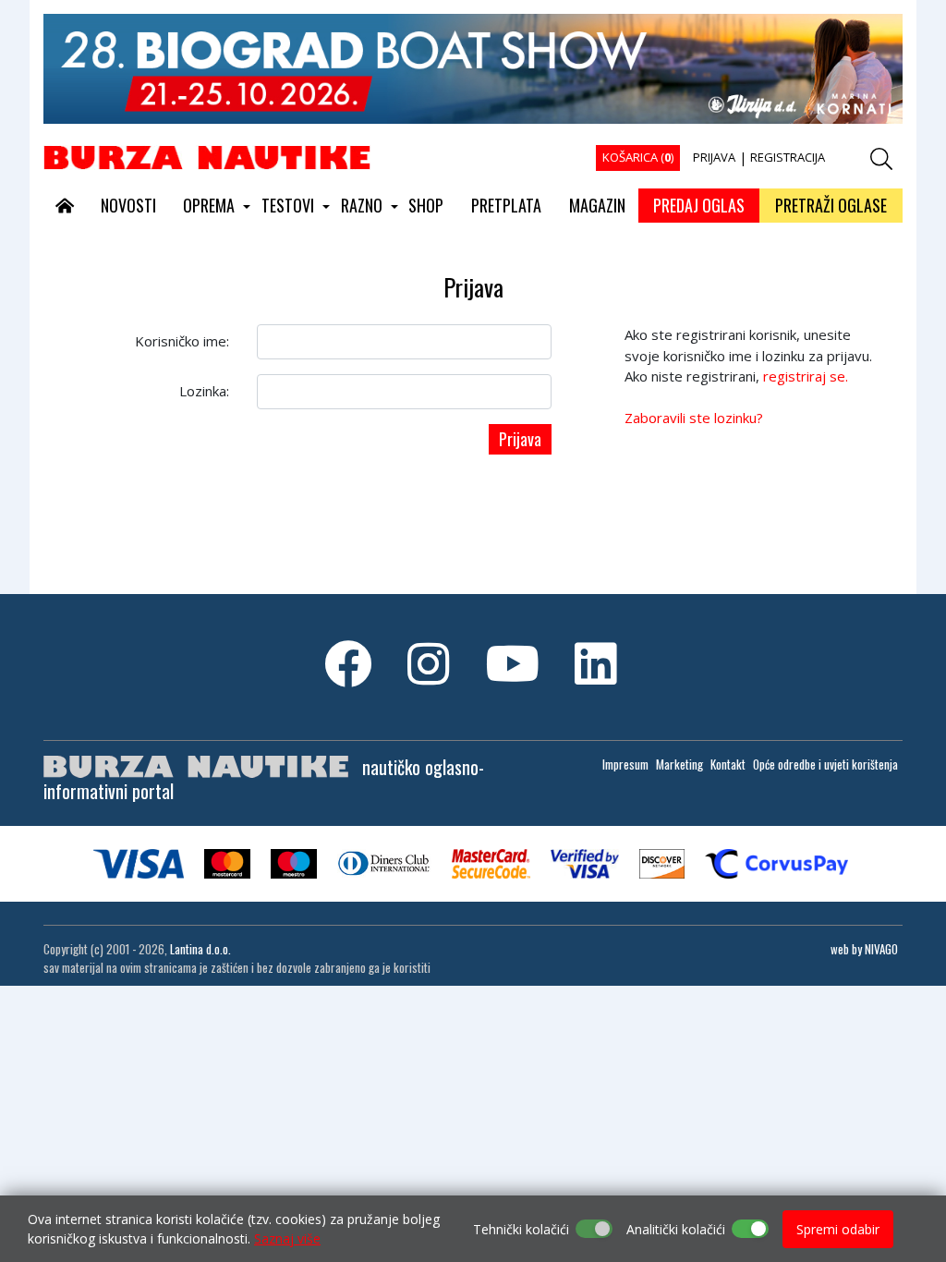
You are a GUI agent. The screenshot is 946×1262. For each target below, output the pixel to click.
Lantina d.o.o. (200, 949)
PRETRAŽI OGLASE (831, 205)
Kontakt (728, 764)
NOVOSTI (128, 205)
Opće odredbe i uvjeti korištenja (825, 764)
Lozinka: (204, 391)
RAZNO (361, 205)
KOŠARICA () (637, 157)
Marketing (679, 764)
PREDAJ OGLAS (699, 205)
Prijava (520, 439)
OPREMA (209, 205)
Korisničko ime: (182, 341)
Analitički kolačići (675, 1229)
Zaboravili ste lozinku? (694, 417)
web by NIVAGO (864, 949)
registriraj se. (805, 376)
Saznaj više (287, 1238)
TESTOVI (287, 205)
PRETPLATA (506, 205)
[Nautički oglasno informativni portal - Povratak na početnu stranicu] (206, 156)
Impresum (625, 764)
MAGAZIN (597, 205)
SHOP (425, 205)
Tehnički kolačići (521, 1229)
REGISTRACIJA (787, 157)
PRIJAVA (714, 157)
